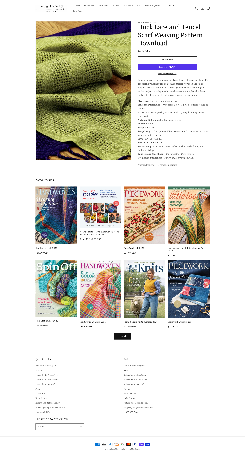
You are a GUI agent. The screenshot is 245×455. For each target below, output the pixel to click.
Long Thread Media (118, 449)
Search (38, 370)
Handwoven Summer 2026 (93, 321)
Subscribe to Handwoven (47, 379)
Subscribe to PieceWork (46, 375)
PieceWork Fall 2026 (134, 248)
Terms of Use (41, 393)
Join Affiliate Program (45, 365)
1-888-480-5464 (42, 412)
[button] (196, 8)
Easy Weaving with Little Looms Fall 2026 (186, 249)
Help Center (41, 398)
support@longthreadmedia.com (50, 407)
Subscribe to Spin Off (45, 384)
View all (122, 336)
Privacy (38, 389)
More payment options (167, 73)
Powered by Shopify (133, 449)
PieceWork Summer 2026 (180, 321)
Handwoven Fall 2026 (46, 248)
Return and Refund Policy (47, 403)
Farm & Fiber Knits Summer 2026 (141, 321)
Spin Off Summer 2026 (46, 320)
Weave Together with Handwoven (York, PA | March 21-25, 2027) (99, 233)
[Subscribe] (80, 426)
